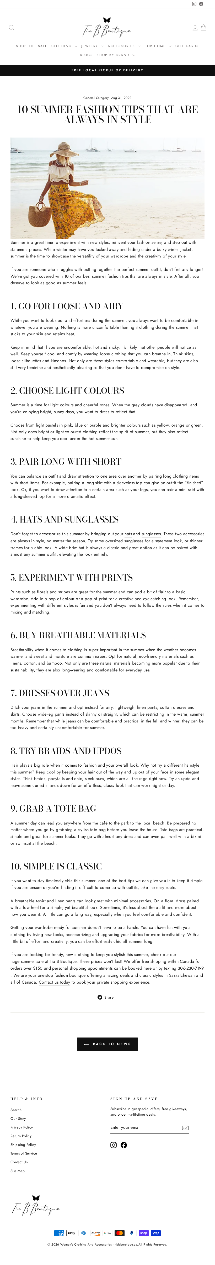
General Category (96, 97)
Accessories (122, 46)
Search (16, 1109)
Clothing (62, 46)
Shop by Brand (114, 55)
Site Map (17, 1170)
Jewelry (90, 46)
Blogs (86, 55)
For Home (156, 46)
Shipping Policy (23, 1144)
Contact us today (54, 982)
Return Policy (20, 1135)
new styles (99, 242)
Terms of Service (23, 1153)
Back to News (111, 1043)
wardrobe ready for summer (60, 927)
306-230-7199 (191, 968)
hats (128, 534)
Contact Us (19, 1162)
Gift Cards (187, 46)
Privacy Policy (21, 1127)
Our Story (18, 1118)
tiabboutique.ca (126, 1244)
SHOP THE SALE (31, 46)
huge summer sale (27, 961)
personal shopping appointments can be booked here (102, 968)
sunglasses (151, 534)
